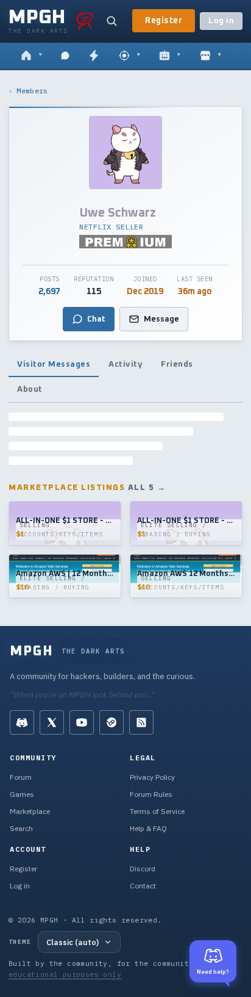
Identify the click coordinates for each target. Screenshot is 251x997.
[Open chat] (65, 56)
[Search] (111, 21)
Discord (142, 868)
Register (163, 20)
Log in (221, 21)
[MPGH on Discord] (22, 722)
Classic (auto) (72, 942)
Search (21, 828)
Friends (177, 364)
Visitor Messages (53, 364)
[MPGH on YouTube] (81, 722)
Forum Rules (151, 794)
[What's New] (94, 56)
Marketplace (30, 811)
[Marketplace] (210, 56)
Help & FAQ (148, 828)
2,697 (49, 291)
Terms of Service (157, 811)
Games (22, 794)
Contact (143, 885)
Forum (21, 777)
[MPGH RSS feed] (141, 722)
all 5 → (147, 488)
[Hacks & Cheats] (129, 56)
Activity (125, 364)
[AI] (169, 56)
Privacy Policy (152, 777)
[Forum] (31, 56)
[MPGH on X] (52, 722)
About (30, 389)
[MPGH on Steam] (111, 722)
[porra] (84, 20)
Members (32, 90)
